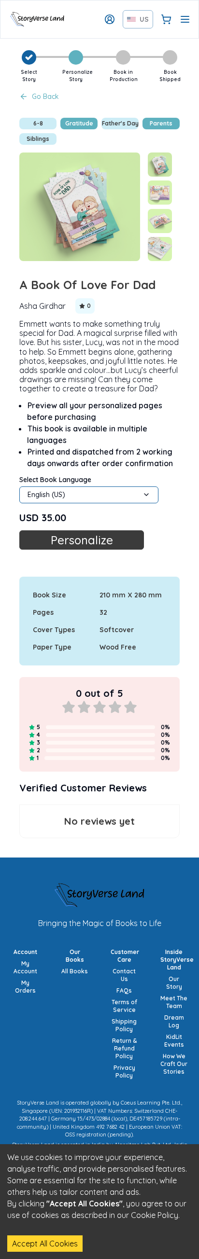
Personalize (82, 540)
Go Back (45, 96)
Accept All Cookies (45, 1243)
